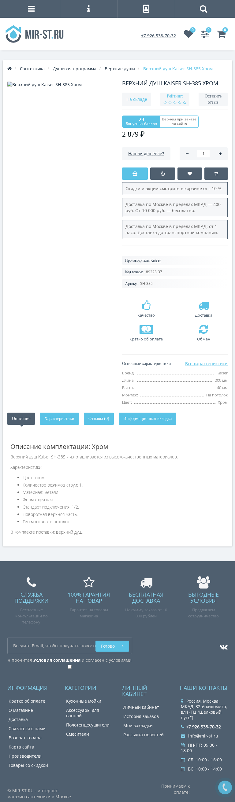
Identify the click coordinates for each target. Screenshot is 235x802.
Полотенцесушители (88, 725)
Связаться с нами (27, 728)
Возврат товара (25, 738)
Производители (25, 756)
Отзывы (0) (98, 418)
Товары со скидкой (28, 765)
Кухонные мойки (83, 701)
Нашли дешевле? (146, 153)
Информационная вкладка (147, 418)
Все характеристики (206, 363)
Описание (21, 418)
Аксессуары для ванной (82, 713)
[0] (188, 36)
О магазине (21, 710)
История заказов (141, 716)
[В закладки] (189, 173)
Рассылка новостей (143, 735)
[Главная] (9, 69)
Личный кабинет (141, 707)
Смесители (77, 734)
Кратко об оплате (27, 701)
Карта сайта (21, 747)
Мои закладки (138, 725)
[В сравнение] (216, 173)
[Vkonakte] (222, 645)
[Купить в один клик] (162, 173)
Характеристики (59, 418)
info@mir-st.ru (202, 736)
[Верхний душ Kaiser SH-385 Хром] (60, 134)
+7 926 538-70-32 (158, 36)
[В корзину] (135, 173)
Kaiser (156, 260)
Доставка (18, 719)
